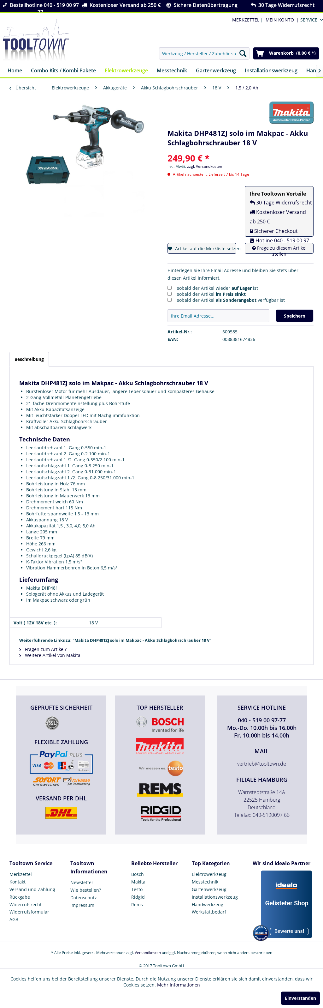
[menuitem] (281, 20)
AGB (13, 919)
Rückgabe (19, 897)
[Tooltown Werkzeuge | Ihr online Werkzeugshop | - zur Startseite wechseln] (36, 40)
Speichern (294, 316)
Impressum (82, 905)
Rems (137, 905)
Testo (137, 889)
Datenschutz (83, 898)
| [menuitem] (247, 20)
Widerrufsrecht (25, 905)
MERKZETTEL (246, 20)
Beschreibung (29, 359)
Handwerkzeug (207, 905)
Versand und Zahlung (32, 889)
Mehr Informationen (178, 985)
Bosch (137, 874)
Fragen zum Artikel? (45, 649)
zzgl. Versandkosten (204, 166)
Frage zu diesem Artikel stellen (281, 251)
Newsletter (81, 882)
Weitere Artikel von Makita (52, 655)
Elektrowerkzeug (209, 874)
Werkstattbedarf (209, 912)
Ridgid (138, 897)
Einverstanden (300, 998)
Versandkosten (148, 952)
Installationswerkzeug (215, 897)
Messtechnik (205, 882)
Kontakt (17, 882)
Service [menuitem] (309, 20)
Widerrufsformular (29, 912)
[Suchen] (243, 53)
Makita (138, 882)
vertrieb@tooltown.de (261, 763)
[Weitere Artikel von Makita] (291, 112)
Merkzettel (20, 874)
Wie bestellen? (85, 890)
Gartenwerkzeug (209, 889)
